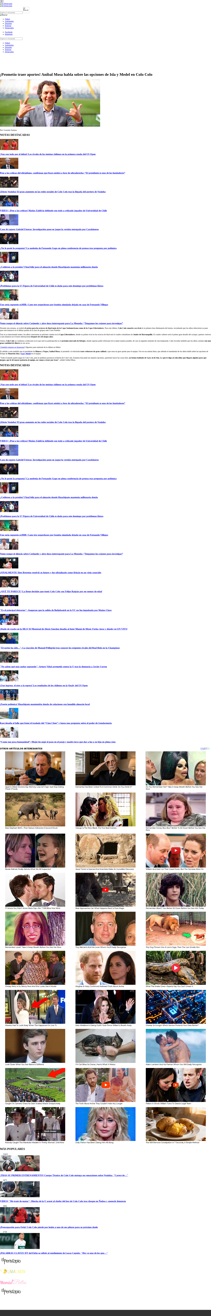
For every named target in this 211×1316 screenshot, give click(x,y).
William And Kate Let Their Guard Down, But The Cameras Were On (175, 869)
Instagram (8, 34)
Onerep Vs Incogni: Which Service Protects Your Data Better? (172, 1025)
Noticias (8, 26)
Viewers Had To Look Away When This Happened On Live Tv (31, 1025)
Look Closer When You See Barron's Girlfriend (24, 1064)
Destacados (9, 28)
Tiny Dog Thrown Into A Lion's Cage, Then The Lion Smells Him (173, 947)
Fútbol (7, 19)
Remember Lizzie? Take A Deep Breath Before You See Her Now (33, 947)
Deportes (8, 23)
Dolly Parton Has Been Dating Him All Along (94, 1142)
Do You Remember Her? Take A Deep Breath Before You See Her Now (174, 788)
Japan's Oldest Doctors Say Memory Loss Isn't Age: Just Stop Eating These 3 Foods (34, 788)
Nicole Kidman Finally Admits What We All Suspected (28, 869)
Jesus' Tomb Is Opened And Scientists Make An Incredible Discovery (104, 869)
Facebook (8, 32)
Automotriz (9, 21)
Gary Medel (26, 354)
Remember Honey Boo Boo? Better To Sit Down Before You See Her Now (175, 829)
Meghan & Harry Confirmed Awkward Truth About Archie (99, 986)
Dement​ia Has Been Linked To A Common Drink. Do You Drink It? (103, 787)
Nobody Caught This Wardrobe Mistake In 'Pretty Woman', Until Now (34, 1142)
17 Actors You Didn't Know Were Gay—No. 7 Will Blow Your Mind (32, 908)
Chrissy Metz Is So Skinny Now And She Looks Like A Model (30, 986)
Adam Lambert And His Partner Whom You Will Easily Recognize (174, 1064)
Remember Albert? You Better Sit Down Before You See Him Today (175, 908)
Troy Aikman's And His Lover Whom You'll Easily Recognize (100, 947)
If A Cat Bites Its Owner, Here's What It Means (95, 1064)
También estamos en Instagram (12, 347)
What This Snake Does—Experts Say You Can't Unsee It (169, 986)
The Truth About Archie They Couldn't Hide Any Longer (98, 1103)
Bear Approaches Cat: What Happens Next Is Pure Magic (99, 908)
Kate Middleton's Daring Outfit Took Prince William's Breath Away (103, 1025)
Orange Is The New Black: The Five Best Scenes (95, 828)
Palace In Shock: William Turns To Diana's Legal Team (168, 1103)
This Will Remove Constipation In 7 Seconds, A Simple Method (172, 1142)
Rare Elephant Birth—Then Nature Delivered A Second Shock (31, 828)
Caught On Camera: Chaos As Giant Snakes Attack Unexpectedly (32, 1103)
